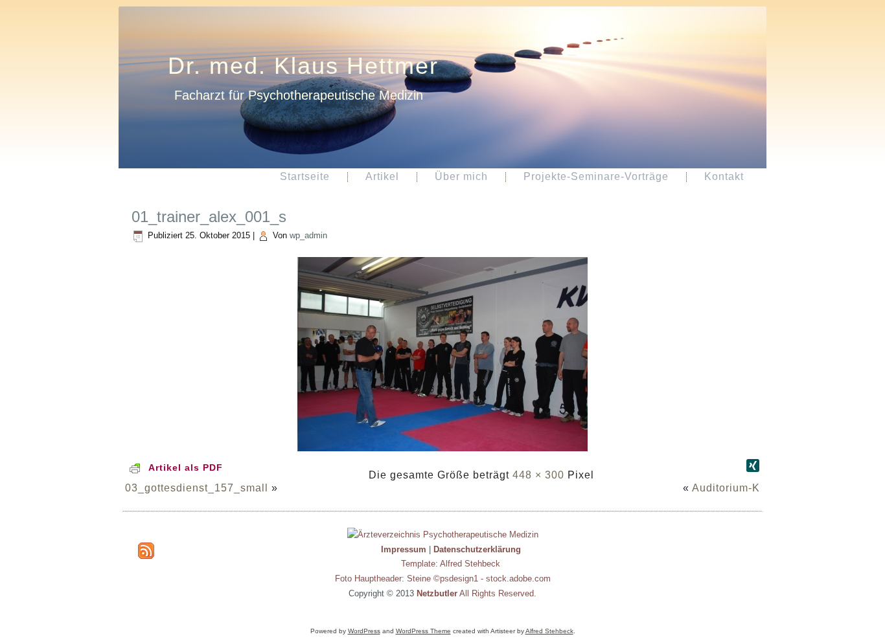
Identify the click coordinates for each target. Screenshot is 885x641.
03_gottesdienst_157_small (196, 487)
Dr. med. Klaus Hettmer (303, 65)
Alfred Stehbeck (549, 631)
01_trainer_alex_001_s (209, 216)
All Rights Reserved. (476, 593)
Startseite (305, 176)
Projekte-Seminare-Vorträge (596, 176)
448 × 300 (538, 474)
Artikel (382, 176)
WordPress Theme (423, 631)
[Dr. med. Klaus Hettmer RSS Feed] (146, 551)
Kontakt (724, 176)
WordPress (364, 631)
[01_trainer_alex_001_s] (442, 452)
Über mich (461, 176)
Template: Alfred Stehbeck (450, 563)
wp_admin (308, 235)
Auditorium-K (726, 487)
